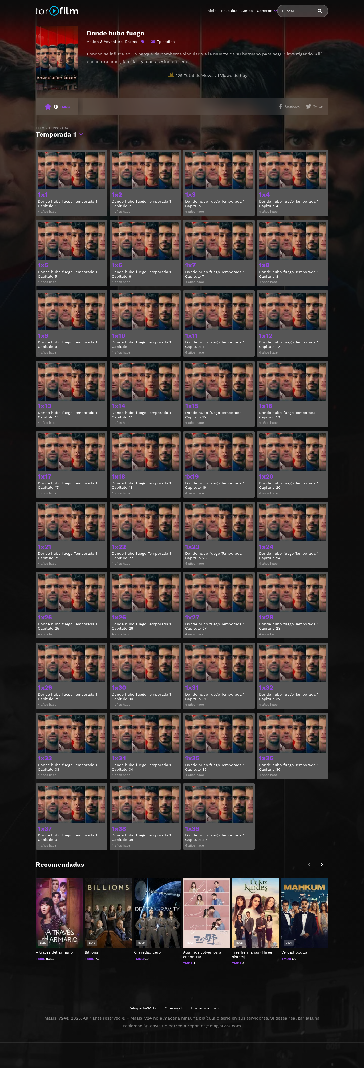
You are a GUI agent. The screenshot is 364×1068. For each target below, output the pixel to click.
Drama (131, 41)
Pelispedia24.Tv (142, 1008)
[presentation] (322, 864)
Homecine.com (205, 1008)
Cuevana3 (174, 1008)
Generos (264, 11)
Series (247, 11)
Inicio (212, 11)
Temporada (56, 132)
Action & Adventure (105, 41)
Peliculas (229, 11)
